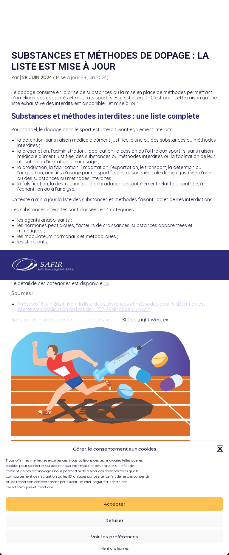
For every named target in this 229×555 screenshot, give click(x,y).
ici (105, 283)
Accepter (115, 504)
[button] (220, 449)
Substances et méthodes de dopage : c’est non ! (65, 320)
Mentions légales (114, 548)
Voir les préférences (114, 537)
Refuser (114, 520)
